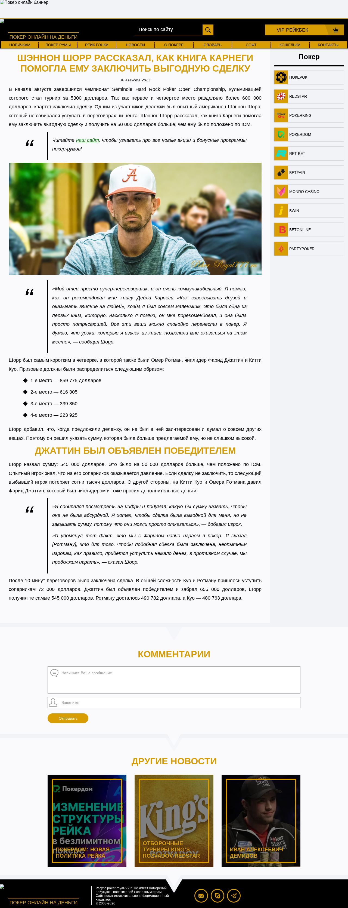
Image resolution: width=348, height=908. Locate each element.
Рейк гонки (96, 45)
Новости (135, 45)
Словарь (213, 45)
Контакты (328, 45)
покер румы (58, 45)
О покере (174, 45)
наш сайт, (88, 140)
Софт (251, 45)
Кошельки (289, 45)
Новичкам (19, 45)
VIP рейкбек (292, 30)
